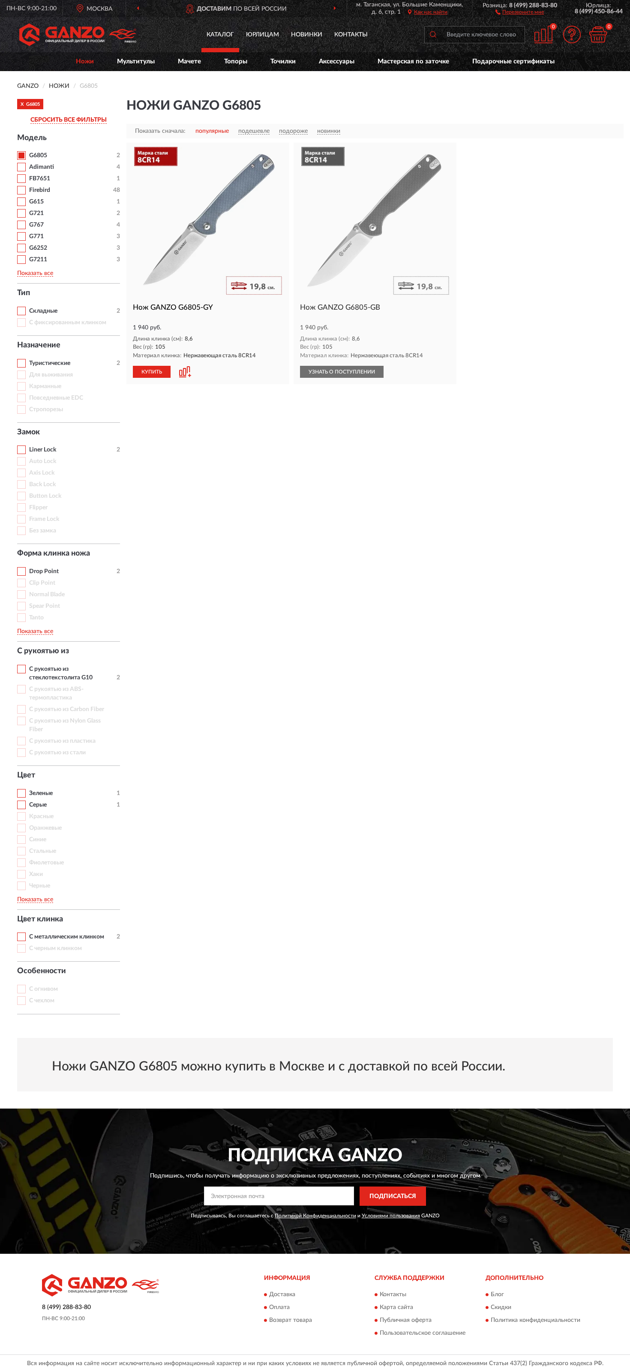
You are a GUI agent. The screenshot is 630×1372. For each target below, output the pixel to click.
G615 (36, 202)
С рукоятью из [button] (43, 651)
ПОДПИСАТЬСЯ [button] (392, 1196)
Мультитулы (136, 61)
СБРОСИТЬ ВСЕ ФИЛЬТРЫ (68, 120)
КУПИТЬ (151, 371)
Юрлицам (262, 35)
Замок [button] (28, 432)
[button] (519, 11)
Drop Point (44, 571)
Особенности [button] (41, 971)
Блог (497, 1295)
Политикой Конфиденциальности (315, 1215)
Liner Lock (42, 450)
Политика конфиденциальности (535, 1321)
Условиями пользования (391, 1215)
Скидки (501, 1308)
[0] (597, 34)
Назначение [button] (38, 345)
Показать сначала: (160, 131)
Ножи (85, 61)
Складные (43, 311)
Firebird (39, 190)
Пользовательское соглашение (422, 1333)
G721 (36, 213)
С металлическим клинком (66, 937)
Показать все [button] (35, 273)
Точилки (283, 61)
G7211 (38, 260)
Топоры (235, 61)
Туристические (49, 363)
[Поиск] (432, 34)
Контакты (351, 35)
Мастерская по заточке (413, 61)
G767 (36, 225)
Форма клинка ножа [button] (53, 553)
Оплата (279, 1308)
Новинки (306, 35)
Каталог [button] (220, 35)
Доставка (282, 1295)
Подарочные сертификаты (513, 61)
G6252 (38, 248)
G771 (36, 236)
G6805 (38, 155)
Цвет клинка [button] (40, 919)
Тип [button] (23, 293)
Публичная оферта (406, 1321)
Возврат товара (290, 1321)
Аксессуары (336, 61)
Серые (38, 805)
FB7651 (39, 179)
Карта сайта (396, 1308)
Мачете (189, 61)
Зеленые (41, 793)
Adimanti (41, 167)
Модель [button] (32, 138)
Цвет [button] (26, 775)
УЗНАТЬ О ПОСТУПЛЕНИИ (342, 371)
